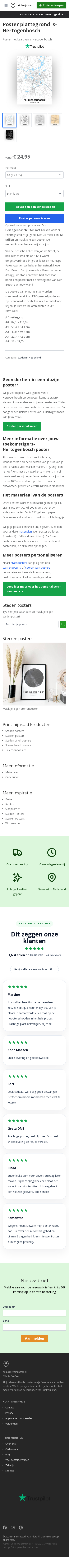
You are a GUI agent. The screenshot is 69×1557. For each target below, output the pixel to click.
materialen (25, 531)
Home (23, 14)
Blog (7, 1454)
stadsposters (19, 563)
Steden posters (14, 731)
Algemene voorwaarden (19, 1418)
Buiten (9, 799)
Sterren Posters (15, 818)
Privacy (9, 1413)
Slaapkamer (12, 809)
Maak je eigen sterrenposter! (20, 708)
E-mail (6, 1320)
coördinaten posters (37, 567)
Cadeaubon (12, 777)
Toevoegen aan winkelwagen (34, 207)
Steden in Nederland (29, 357)
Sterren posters (15, 735)
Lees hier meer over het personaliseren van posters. (34, 589)
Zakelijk (9, 1465)
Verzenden (11, 1423)
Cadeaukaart (12, 1449)
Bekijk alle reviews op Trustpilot (34, 969)
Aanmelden (34, 1338)
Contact (9, 1407)
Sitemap (10, 1470)
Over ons (10, 1443)
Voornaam (9, 1306)
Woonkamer (13, 823)
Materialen (12, 772)
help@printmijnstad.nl (15, 1372)
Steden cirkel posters (18, 740)
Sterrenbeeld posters (18, 745)
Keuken (10, 804)
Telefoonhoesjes (15, 750)
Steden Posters (14, 813)
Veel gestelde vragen (17, 1460)
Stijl (7, 186)
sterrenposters (12, 567)
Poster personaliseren (34, 218)
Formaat (10, 167)
